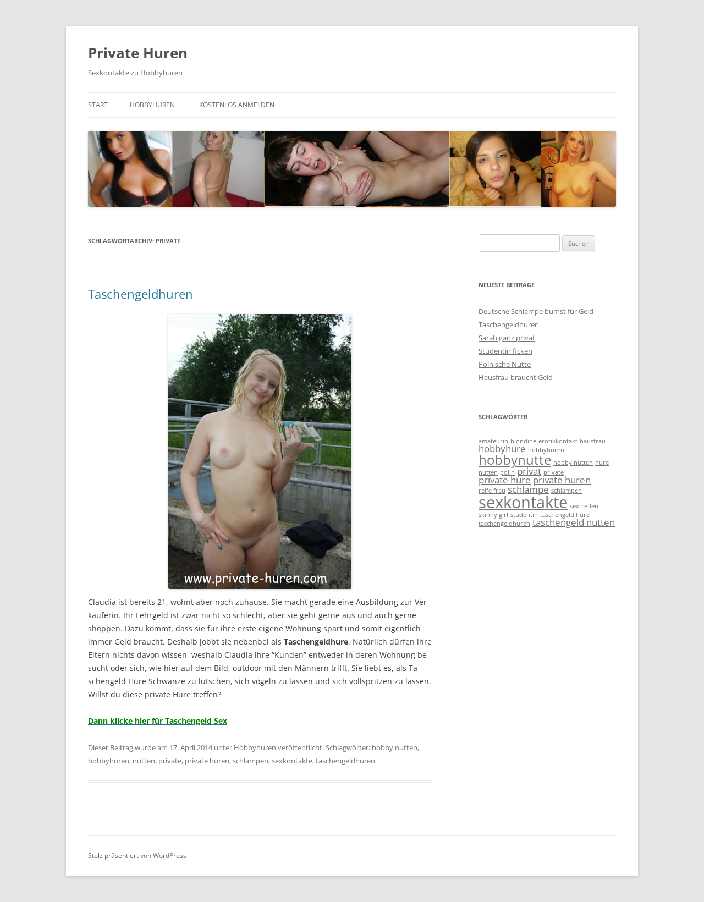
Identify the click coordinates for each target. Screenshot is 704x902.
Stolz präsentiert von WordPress (137, 855)
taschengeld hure (565, 515)
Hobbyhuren (152, 104)
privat (529, 471)
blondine (523, 441)
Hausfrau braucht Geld (516, 377)
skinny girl (493, 515)
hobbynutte (515, 459)
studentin (524, 515)
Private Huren (138, 53)
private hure (505, 480)
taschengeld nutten (573, 522)
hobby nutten (394, 747)
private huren (207, 761)
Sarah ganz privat (507, 338)
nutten (144, 761)
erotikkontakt (558, 441)
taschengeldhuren (345, 761)
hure (602, 462)
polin (507, 472)
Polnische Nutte (505, 364)
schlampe (528, 489)
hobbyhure (502, 448)
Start (98, 104)
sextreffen (584, 506)
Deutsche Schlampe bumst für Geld (536, 311)
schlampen (250, 761)
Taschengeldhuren (140, 293)
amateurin (493, 441)
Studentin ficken (505, 351)
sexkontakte (292, 761)
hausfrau (593, 441)
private (170, 761)
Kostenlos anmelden (236, 104)
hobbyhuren (108, 761)
